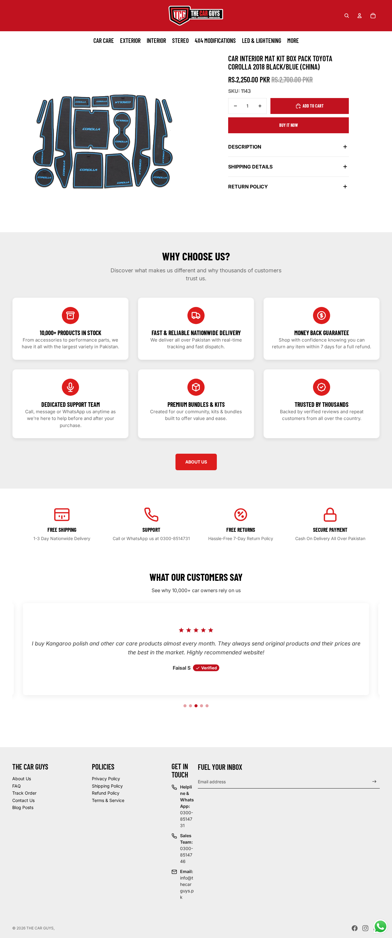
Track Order (24, 793)
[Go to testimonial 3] (196, 705)
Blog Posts (22, 807)
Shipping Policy (107, 786)
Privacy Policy (106, 778)
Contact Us (23, 800)
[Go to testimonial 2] (190, 705)
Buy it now (288, 125)
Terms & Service (108, 800)
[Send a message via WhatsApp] (380, 926)
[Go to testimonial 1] (185, 705)
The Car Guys (40, 928)
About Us (21, 778)
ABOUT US (196, 461)
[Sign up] (374, 781)
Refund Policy (105, 793)
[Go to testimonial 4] (201, 705)
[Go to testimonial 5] (207, 705)
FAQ (16, 786)
